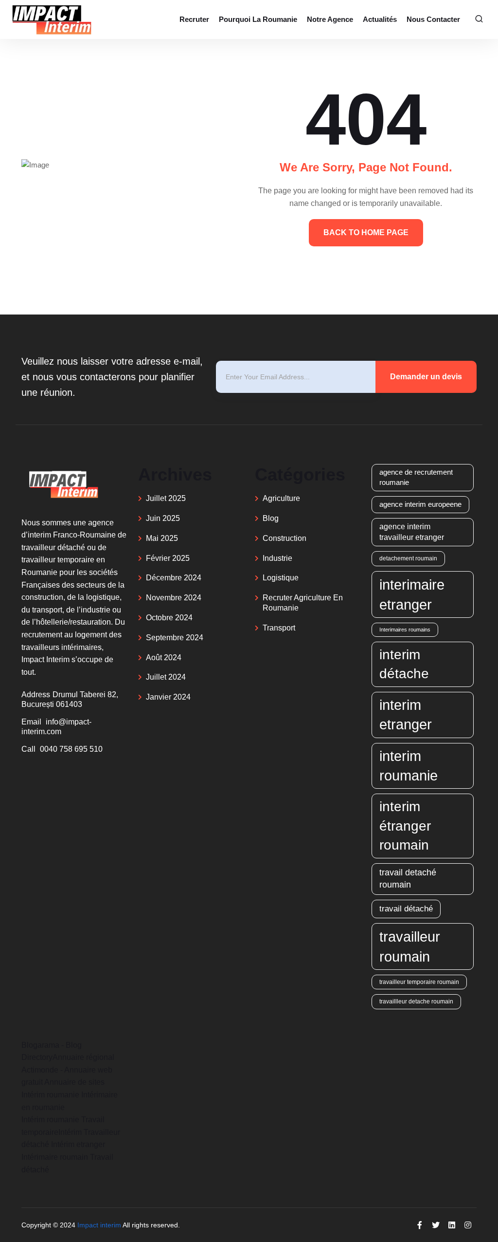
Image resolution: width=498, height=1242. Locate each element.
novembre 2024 (173, 597)
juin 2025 (163, 518)
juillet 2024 (166, 677)
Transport (279, 628)
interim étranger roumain (405, 825)
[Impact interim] (51, 19)
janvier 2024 (168, 697)
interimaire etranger (412, 594)
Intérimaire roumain (54, 1157)
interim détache (404, 664)
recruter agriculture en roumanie (303, 602)
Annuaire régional (83, 1057)
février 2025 (168, 558)
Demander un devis (426, 376)
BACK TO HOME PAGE (366, 232)
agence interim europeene (420, 504)
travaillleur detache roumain (416, 1001)
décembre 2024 (173, 578)
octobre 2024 (169, 617)
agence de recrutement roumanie (416, 477)
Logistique (281, 578)
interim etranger (405, 714)
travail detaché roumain (407, 879)
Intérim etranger (78, 1144)
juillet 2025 (166, 498)
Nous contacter (433, 19)
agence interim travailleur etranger (411, 531)
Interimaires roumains (404, 629)
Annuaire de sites (74, 1082)
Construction (284, 538)
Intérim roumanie (50, 1095)
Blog (271, 518)
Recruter (194, 19)
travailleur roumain (409, 946)
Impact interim (99, 1225)
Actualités (380, 19)
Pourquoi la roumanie (258, 19)
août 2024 (163, 657)
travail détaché (406, 908)
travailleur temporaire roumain (419, 982)
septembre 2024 (174, 637)
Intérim (70, 1132)
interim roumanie (408, 765)
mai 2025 (162, 538)
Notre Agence (330, 19)
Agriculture (281, 498)
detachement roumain (408, 558)
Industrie (277, 558)
